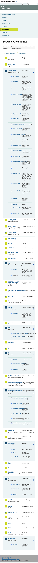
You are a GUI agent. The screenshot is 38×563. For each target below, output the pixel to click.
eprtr (10, 263)
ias (9, 348)
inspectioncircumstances (17, 363)
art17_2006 (12, 220)
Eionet (9, 11)
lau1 (9, 463)
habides (11, 342)
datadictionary (13, 252)
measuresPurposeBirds (17, 134)
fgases (10, 307)
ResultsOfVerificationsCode (17, 408)
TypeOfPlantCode (17, 414)
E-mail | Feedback (7, 557)
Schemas (4, 26)
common (11, 248)
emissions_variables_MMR (17, 333)
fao (9, 301)
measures (16, 118)
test (9, 523)
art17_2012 (12, 226)
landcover (11, 443)
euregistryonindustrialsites (14, 290)
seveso (10, 517)
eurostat (11, 296)
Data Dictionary (15, 11)
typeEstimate (16, 207)
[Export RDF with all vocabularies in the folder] (33, 72)
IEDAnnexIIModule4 (14, 390)
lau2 (9, 467)
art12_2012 (12, 64)
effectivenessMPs (17, 94)
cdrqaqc (15, 81)
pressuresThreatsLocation (17, 161)
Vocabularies (5, 29)
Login (24, 3)
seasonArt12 (16, 183)
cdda (10, 243)
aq (9, 58)
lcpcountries (16, 484)
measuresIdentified (17, 124)
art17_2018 (12, 232)
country (15, 544)
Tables (4, 20)
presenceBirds (17, 156)
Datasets (4, 17)
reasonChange (17, 173)
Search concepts (22, 53)
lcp (9, 478)
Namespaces (5, 35)
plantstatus (16, 488)
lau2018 (11, 472)
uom (9, 528)
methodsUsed (17, 145)
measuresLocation (17, 128)
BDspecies (16, 76)
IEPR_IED (11, 430)
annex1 (15, 359)
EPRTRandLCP (13, 282)
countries (15, 88)
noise (10, 506)
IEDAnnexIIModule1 (14, 376)
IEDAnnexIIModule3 (14, 382)
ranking (15, 168)
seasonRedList (17, 191)
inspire (10, 437)
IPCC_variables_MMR (17, 337)
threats (15, 198)
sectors (15, 494)
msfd (10, 500)
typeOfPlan (16, 213)
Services (4, 32)
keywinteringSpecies (17, 113)
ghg (9, 327)
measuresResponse (17, 140)
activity (15, 269)
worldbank (11, 538)
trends (15, 204)
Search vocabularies (10, 53)
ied (9, 353)
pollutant (15, 369)
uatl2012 (15, 457)
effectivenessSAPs (17, 104)
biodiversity (12, 239)
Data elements (6, 23)
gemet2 (10, 323)
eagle (14, 452)
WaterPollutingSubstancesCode (17, 423)
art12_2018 (12, 70)
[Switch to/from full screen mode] (28, 4)
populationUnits (17, 150)
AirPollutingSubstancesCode (17, 398)
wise (9, 532)
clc (14, 449)
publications (12, 512)
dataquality (12, 258)
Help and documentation (8, 14)
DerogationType (17, 403)
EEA (9, 1)
